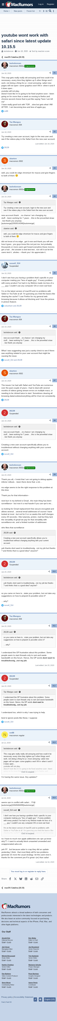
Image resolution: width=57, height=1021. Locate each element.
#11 (54, 626)
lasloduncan (8, 51)
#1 (55, 73)
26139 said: (8, 533)
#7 (55, 380)
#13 (54, 742)
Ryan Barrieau (33, 974)
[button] (3, 4)
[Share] (50, 73)
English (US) (50, 999)
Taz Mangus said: (11, 202)
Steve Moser (6, 982)
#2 (55, 132)
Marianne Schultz (34, 965)
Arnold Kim (6, 938)
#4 (55, 196)
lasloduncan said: (11, 332)
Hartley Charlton (8, 965)
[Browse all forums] (46, 11)
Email (3, 942)
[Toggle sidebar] (54, 11)
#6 (55, 326)
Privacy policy (7, 997)
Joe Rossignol (33, 947)
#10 (54, 571)
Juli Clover (6, 947)
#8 (55, 420)
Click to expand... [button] (28, 772)
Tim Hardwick (33, 956)
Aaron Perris (32, 982)
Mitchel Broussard (8, 956)
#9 (55, 474)
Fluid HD (9, 1002)
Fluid (3, 1002)
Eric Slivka (32, 938)
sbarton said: (9, 228)
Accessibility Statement (23, 997)
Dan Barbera (6, 974)
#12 (54, 686)
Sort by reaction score (40, 51)
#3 (55, 168)
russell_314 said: (10, 810)
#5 (55, 273)
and (12, 306)
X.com (9, 942)
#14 (54, 798)
